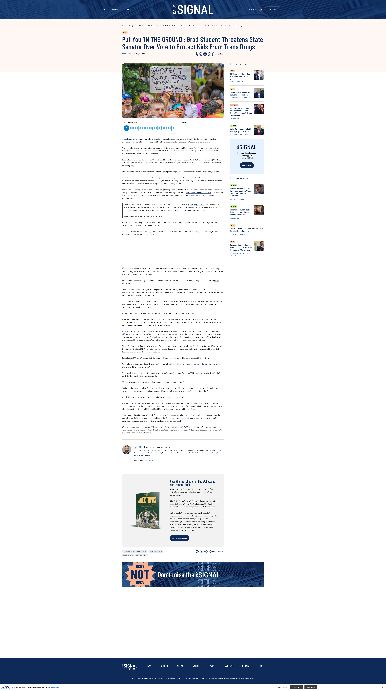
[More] (213, 551)
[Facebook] (197, 551)
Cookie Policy (202, 678)
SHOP (261, 666)
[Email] (205, 551)
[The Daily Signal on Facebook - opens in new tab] (123, 669)
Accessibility (212, 678)
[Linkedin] (201, 551)
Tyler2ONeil (148, 461)
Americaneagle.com (247, 678)
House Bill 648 (190, 160)
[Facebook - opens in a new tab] (197, 54)
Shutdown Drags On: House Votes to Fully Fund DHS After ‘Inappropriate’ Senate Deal (241, 247)
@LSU (198, 207)
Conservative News (155, 551)
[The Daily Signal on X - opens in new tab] (127, 669)
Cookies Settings (282, 687)
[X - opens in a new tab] (208, 54)
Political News (128, 555)
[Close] (383, 687)
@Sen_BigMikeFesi (196, 204)
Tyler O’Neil (127, 54)
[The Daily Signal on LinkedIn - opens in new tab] (130, 669)
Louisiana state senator (134, 139)
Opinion (115, 9)
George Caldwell (237, 234)
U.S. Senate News (141, 555)
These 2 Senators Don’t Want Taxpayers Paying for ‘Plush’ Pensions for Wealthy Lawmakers (241, 192)
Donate (245, 666)
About (213, 666)
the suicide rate (208, 364)
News (104, 9)
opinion (233, 126)
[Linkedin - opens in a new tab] (201, 54)
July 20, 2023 (156, 216)
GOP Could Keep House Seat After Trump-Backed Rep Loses (240, 76)
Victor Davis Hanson (239, 134)
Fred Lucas (234, 218)
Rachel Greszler (237, 199)
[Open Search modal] (244, 9)
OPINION (233, 185)
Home (124, 26)
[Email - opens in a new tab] (205, 54)
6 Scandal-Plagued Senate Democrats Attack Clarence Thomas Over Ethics (240, 212)
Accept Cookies (311, 687)
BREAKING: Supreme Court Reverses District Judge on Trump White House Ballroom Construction (241, 112)
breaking (234, 105)
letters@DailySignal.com (185, 427)
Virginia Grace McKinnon (240, 98)
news (232, 71)
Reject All (296, 687)
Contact (229, 666)
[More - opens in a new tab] (212, 54)
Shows (180, 666)
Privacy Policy (192, 678)
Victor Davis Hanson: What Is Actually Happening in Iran (241, 130)
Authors (197, 666)
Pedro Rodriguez (237, 82)
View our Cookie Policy (56, 687)
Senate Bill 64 (138, 403)
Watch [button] (126, 9)
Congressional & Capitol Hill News (142, 26)
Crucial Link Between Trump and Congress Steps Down (240, 93)
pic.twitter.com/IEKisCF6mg (192, 210)
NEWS (233, 225)
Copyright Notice (181, 678)
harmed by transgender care (198, 192)
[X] (209, 551)
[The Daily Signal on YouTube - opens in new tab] (134, 669)
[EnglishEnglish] (260, 9)
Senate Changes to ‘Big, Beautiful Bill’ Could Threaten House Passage (246, 229)
